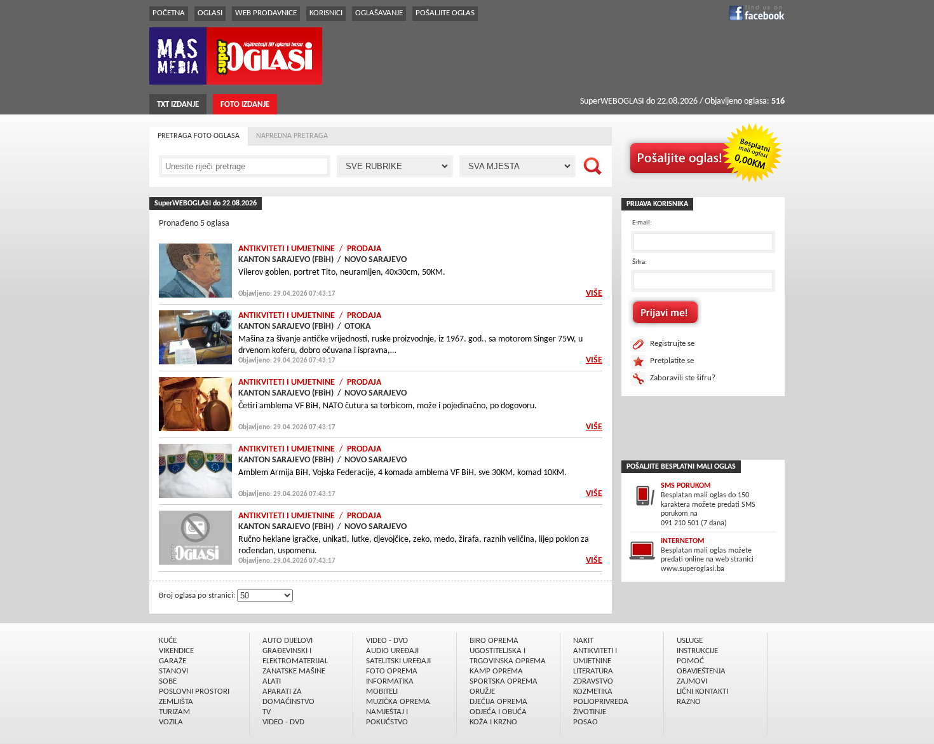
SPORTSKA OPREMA (504, 681)
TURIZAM (174, 712)
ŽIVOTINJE (589, 712)
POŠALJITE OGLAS (445, 13)
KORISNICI (325, 13)
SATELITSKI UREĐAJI (398, 661)
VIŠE (594, 293)
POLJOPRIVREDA (600, 702)
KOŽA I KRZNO (493, 722)
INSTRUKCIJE (697, 651)
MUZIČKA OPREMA (398, 702)
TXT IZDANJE (178, 104)
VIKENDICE (176, 651)
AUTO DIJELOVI (287, 641)
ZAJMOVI (692, 681)
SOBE (168, 681)
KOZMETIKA (593, 691)
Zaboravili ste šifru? (682, 378)
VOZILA (171, 722)
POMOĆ (690, 661)
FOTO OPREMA (391, 671)
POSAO (585, 722)
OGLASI (210, 13)
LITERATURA (593, 671)
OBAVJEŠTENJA (701, 671)
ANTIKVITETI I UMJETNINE (286, 249)
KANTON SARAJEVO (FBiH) (286, 260)
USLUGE (690, 641)
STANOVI (173, 671)
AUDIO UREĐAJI (392, 651)
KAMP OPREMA (496, 671)
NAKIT (583, 641)
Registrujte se (672, 344)
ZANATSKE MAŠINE (293, 671)
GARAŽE (172, 661)
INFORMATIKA (390, 681)
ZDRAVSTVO (593, 681)
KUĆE (168, 641)
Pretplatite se (672, 361)
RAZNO (689, 702)
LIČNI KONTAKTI (702, 691)
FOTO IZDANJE (244, 104)
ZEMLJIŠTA (176, 702)
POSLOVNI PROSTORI (194, 691)
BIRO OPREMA (494, 641)
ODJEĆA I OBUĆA (498, 712)
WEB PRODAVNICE (266, 13)
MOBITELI (382, 691)
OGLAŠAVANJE (379, 13)
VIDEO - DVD (283, 722)
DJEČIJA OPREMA (498, 702)
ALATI (271, 681)
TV (266, 712)
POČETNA (168, 13)
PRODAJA (364, 249)
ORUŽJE (482, 691)
